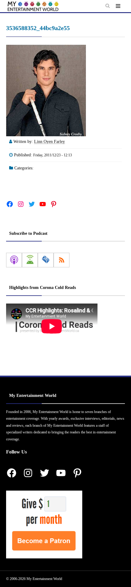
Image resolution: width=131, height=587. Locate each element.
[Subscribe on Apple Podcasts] (14, 260)
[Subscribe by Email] (46, 260)
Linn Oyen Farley (49, 141)
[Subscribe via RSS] (61, 260)
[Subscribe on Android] (30, 260)
